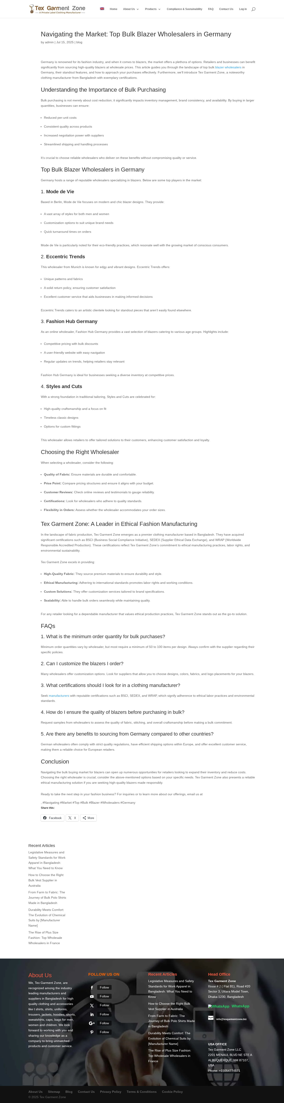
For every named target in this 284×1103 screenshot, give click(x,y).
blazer (219, 67)
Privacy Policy (110, 1091)
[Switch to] (102, 12)
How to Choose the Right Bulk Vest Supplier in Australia (45, 880)
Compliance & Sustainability (184, 9)
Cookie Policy (172, 1091)
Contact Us (226, 9)
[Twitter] (91, 1005)
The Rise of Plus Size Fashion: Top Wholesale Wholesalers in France (45, 938)
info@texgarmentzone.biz (222, 794)
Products (151, 9)
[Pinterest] (91, 1032)
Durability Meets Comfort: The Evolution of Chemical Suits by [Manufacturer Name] (169, 1038)
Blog (69, 1091)
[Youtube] (91, 996)
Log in (243, 9)
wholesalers (233, 67)
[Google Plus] (91, 1023)
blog (79, 42)
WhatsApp (240, 1006)
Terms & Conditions (142, 1091)
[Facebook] (91, 987)
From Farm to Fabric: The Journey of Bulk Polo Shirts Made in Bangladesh (47, 897)
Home (113, 9)
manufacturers (59, 695)
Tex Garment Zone (48, 983)
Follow (104, 987)
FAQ (210, 9)
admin (49, 42)
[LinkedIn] (91, 1014)
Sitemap (54, 1091)
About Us (129, 9)
